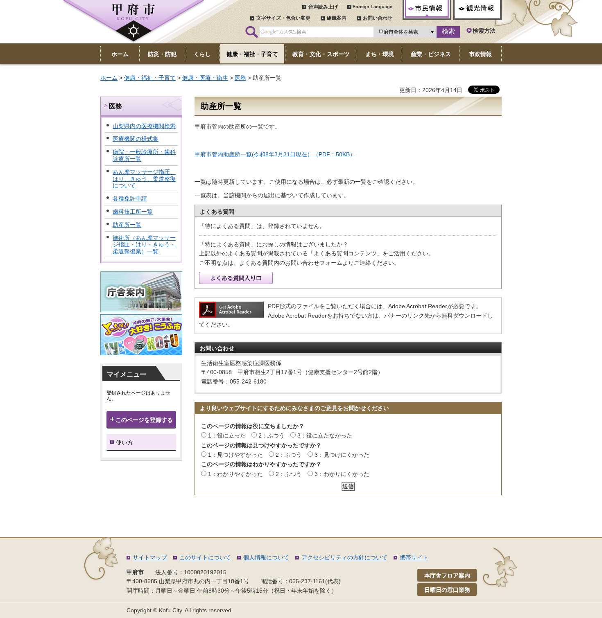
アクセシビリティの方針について (344, 557)
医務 (240, 77)
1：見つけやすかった (235, 454)
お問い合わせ (377, 18)
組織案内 (336, 18)
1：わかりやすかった (235, 474)
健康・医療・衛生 (205, 77)
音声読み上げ (323, 7)
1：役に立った (227, 435)
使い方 (124, 442)
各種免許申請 (130, 198)
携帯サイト (414, 557)
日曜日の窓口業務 (447, 589)
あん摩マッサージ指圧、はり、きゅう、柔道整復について (144, 179)
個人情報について (266, 557)
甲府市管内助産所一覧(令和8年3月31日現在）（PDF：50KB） (275, 154)
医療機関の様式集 (135, 138)
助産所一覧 (127, 224)
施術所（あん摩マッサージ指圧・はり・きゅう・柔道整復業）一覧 (144, 245)
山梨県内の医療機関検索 (144, 126)
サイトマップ (150, 557)
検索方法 (484, 30)
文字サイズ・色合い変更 (283, 18)
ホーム (109, 77)
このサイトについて (205, 557)
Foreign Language (372, 6)
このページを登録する (144, 420)
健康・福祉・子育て (150, 77)
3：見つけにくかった (342, 454)
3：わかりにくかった (342, 474)
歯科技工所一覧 (133, 211)
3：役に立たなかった (324, 435)
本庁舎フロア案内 (447, 575)
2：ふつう (271, 435)
